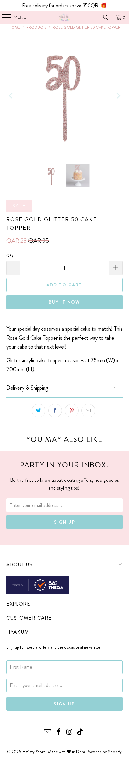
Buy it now (64, 302)
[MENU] (3, 17)
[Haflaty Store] (64, 17)
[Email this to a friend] (88, 410)
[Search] (106, 17)
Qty (9, 255)
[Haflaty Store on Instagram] (69, 732)
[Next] (118, 96)
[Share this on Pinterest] (72, 410)
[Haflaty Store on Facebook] (59, 732)
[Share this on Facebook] (55, 410)
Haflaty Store (34, 752)
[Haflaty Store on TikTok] (80, 732)
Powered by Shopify (104, 752)
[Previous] (11, 96)
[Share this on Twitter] (38, 410)
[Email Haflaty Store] (48, 732)
